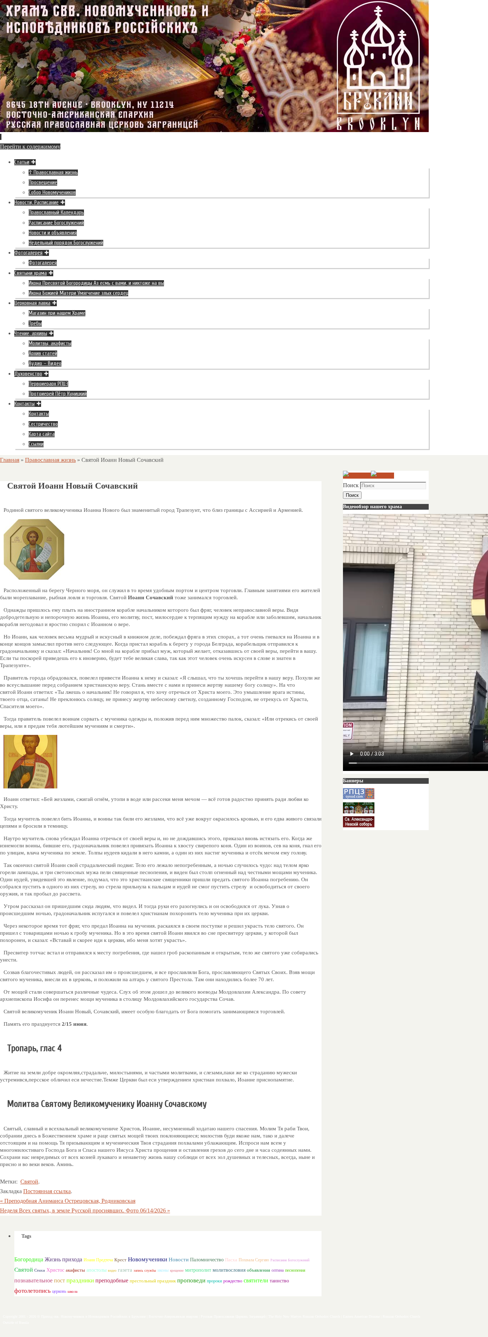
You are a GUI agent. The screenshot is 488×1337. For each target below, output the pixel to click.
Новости (179, 1259)
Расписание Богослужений (289, 1260)
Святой (29, 1182)
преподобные (111, 1280)
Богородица (28, 1259)
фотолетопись (32, 1290)
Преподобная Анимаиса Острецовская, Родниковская (67, 1201)
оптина (278, 1270)
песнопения (295, 1270)
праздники (80, 1280)
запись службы (145, 1270)
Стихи (39, 1270)
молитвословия (229, 1270)
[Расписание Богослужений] (382, 476)
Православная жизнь (50, 460)
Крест (120, 1259)
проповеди (191, 1280)
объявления (258, 1270)
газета (125, 1270)
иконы (163, 1270)
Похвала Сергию (254, 1259)
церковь (59, 1291)
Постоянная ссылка (47, 1191)
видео (112, 1270)
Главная (9, 460)
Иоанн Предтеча (98, 1259)
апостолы (96, 1270)
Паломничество (207, 1259)
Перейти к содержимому (30, 146)
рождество (232, 1280)
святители (256, 1280)
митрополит (198, 1270)
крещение (177, 1270)
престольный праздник (153, 1280)
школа (73, 1291)
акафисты (75, 1270)
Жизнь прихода (63, 1259)
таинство (279, 1280)
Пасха (231, 1259)
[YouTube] (357, 476)
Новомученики (147, 1259)
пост (59, 1280)
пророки (214, 1280)
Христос (55, 1270)
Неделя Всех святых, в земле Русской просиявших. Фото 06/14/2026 (85, 1210)
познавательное (33, 1280)
